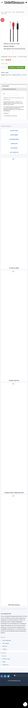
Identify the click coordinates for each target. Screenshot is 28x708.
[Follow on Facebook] (1, 676)
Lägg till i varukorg (16, 67)
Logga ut (5, 649)
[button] (2, 2)
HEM (13, 12)
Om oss (4, 656)
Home (2, 12)
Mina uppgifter (6, 643)
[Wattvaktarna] (14, 2)
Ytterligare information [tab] (9, 89)
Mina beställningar (7, 640)
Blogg (4, 661)
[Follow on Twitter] (8, 676)
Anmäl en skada (6, 658)
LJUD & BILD (4, 13)
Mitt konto (5, 646)
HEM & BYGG (8, 12)
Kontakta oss (5, 664)
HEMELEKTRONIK (20, 12)
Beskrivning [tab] (5, 86)
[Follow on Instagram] (5, 676)
